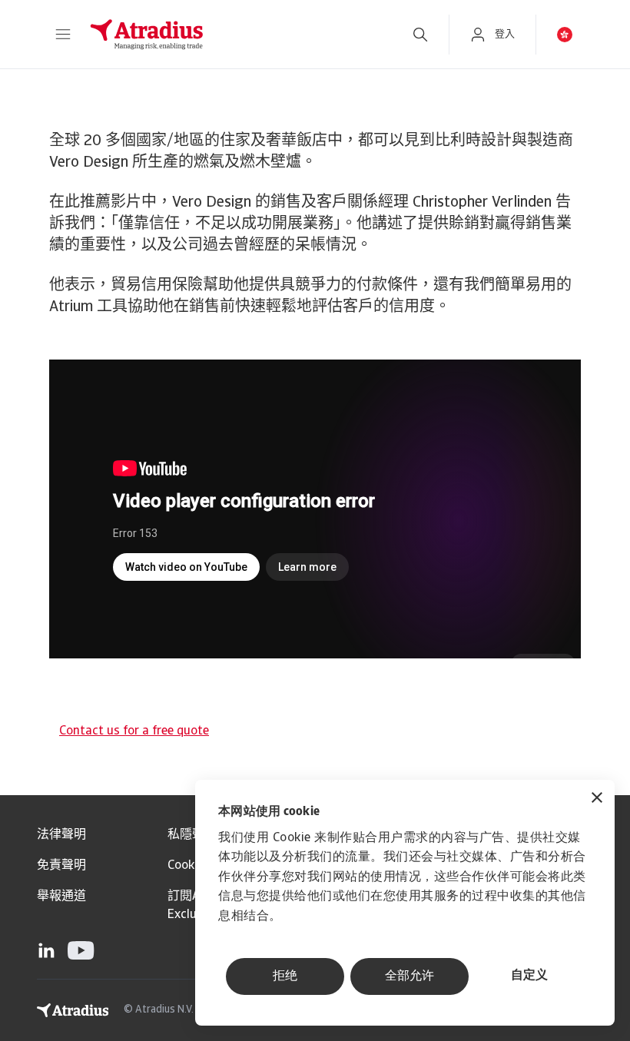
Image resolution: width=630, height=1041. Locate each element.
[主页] (234, 34)
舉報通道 (61, 896)
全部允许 (409, 976)
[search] (420, 35)
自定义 (529, 976)
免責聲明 (61, 866)
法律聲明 (61, 835)
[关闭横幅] (597, 799)
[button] (63, 34)
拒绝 (285, 976)
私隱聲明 (192, 835)
